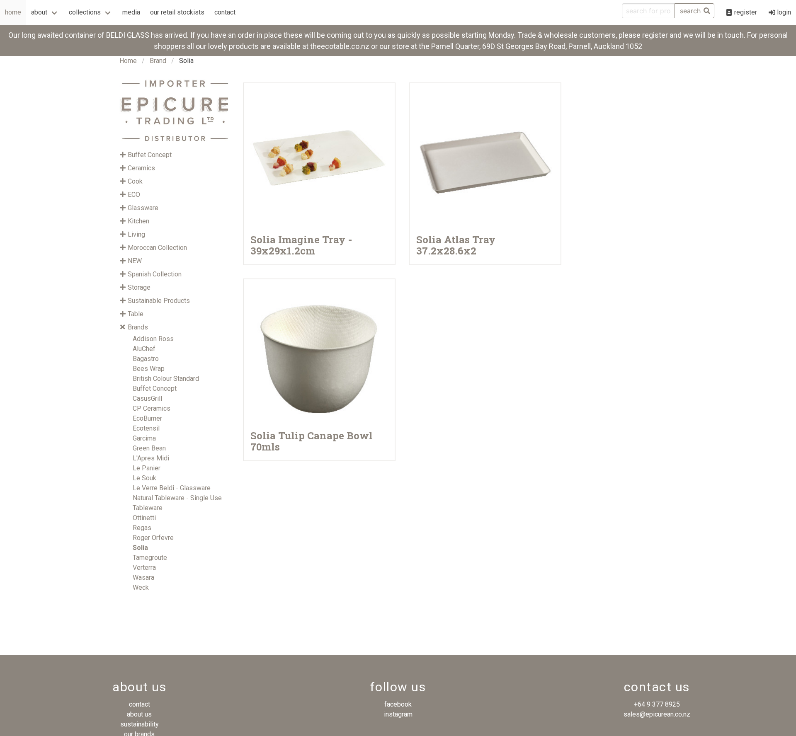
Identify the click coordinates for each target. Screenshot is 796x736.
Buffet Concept (155, 388)
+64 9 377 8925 (657, 704)
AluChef (144, 349)
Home (128, 61)
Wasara (143, 577)
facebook (398, 704)
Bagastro (146, 359)
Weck (141, 587)
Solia (140, 548)
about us (139, 714)
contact (224, 12)
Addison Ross (153, 339)
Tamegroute (150, 558)
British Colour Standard (166, 379)
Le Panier (146, 468)
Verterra (144, 567)
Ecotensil (146, 428)
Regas (142, 528)
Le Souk (144, 478)
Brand (158, 61)
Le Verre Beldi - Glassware (172, 488)
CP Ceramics (151, 408)
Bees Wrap (149, 369)
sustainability (139, 724)
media (131, 12)
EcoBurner (147, 418)
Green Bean (149, 448)
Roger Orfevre (153, 538)
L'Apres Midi (151, 458)
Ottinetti (144, 518)
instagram (398, 714)
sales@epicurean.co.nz (657, 714)
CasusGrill (147, 398)
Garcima (144, 438)
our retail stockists (177, 12)
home (13, 12)
